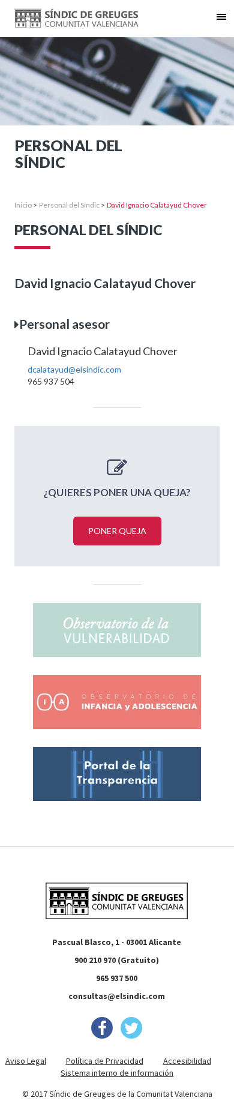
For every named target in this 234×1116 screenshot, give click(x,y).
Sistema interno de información (117, 1072)
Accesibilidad (187, 1060)
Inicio (23, 204)
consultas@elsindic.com (116, 996)
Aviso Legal (25, 1060)
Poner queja (117, 531)
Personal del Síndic (69, 204)
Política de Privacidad (104, 1060)
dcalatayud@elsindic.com (74, 369)
